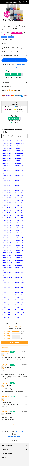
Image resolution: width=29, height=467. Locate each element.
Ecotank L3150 (19, 168)
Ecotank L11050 (6, 287)
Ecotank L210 (18, 148)
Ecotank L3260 (19, 200)
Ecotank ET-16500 (7, 148)
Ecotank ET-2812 (6, 198)
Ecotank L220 (19, 150)
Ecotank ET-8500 (7, 277)
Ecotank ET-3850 (6, 250)
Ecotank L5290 (19, 267)
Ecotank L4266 (19, 255)
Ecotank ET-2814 (6, 200)
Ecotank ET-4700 (7, 257)
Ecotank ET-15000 (7, 145)
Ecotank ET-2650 (6, 160)
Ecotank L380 (19, 235)
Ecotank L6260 (19, 295)
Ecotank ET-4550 (7, 255)
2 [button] (13, 425)
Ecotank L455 (19, 257)
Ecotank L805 (19, 310)
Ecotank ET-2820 (6, 205)
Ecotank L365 (19, 233)
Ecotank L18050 (19, 143)
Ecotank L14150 (6, 312)
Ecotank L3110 (19, 160)
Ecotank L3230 (19, 185)
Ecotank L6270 (19, 297)
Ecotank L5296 (19, 270)
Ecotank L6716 (19, 305)
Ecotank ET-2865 (6, 233)
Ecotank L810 (18, 315)
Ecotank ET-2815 (6, 203)
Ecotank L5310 (19, 272)
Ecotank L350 (19, 218)
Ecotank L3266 (19, 203)
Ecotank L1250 (6, 302)
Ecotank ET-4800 (7, 262)
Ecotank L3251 (19, 193)
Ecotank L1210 (5, 297)
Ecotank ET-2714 (6, 173)
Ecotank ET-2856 (6, 220)
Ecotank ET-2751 (6, 188)
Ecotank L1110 (5, 290)
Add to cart (14, 60)
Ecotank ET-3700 (6, 245)
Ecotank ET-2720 (6, 178)
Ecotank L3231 (19, 188)
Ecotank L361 (18, 230)
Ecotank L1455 (6, 315)
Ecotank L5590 (19, 282)
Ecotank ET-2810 (6, 193)
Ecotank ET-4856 (6, 270)
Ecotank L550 (19, 277)
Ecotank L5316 (19, 275)
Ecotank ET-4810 (6, 265)
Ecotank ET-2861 (6, 225)
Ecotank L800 (19, 307)
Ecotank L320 (19, 178)
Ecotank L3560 (19, 225)
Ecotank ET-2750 (6, 185)
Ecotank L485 (19, 262)
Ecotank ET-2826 (6, 208)
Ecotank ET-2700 (6, 163)
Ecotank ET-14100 (7, 143)
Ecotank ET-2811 (6, 195)
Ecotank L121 (5, 295)
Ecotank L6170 (19, 290)
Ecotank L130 (5, 307)
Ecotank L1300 (6, 310)
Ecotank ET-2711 (6, 168)
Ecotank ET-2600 (7, 158)
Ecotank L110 (5, 285)
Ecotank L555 (19, 280)
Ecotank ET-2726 (6, 183)
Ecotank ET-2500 (7, 153)
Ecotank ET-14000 (7, 140)
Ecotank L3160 (19, 175)
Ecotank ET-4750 (6, 260)
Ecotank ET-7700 (6, 272)
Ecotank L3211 (19, 183)
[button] (26, 2)
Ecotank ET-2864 (6, 230)
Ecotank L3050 (19, 155)
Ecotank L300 (19, 153)
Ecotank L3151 (19, 170)
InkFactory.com (8, 462)
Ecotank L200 (19, 145)
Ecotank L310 (18, 158)
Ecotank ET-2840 (6, 213)
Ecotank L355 (19, 220)
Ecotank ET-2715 (6, 175)
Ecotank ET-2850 (6, 215)
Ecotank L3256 (19, 198)
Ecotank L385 (19, 240)
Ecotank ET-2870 (6, 235)
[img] (5, 351)
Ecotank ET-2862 (6, 228)
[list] (14, 12)
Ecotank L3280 (19, 213)
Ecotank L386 (19, 242)
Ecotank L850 (19, 317)
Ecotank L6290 (19, 302)
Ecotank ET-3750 (6, 247)
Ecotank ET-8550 (7, 280)
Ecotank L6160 (19, 287)
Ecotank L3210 (19, 180)
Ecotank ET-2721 (6, 180)
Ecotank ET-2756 (6, 190)
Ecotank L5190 (19, 265)
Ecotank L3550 (19, 223)
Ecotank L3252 (19, 195)
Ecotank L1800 (19, 140)
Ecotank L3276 (19, 210)
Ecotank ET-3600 (7, 242)
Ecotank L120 (5, 292)
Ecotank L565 (19, 285)
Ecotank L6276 (19, 300)
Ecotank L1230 (6, 300)
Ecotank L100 (5, 282)
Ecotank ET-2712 (6, 170)
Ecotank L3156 (19, 173)
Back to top (14, 440)
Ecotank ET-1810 (6, 150)
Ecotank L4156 (19, 247)
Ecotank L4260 (19, 252)
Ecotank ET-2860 (6, 223)
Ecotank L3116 (19, 165)
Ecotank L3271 (19, 208)
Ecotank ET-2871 (6, 238)
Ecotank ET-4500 (7, 252)
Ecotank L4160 (19, 250)
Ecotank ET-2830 (6, 210)
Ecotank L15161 (6, 317)
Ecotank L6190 (19, 292)
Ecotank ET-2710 (6, 165)
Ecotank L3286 (19, 215)
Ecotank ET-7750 (6, 275)
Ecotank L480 (19, 260)
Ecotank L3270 (19, 205)
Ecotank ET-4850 (7, 267)
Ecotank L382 (19, 238)
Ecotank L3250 (19, 190)
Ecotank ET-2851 (6, 218)
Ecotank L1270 (6, 305)
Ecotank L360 (19, 228)
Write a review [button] (14, 342)
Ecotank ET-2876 (6, 240)
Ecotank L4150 (19, 245)
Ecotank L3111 (18, 163)
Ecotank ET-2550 (6, 155)
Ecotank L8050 (19, 312)
